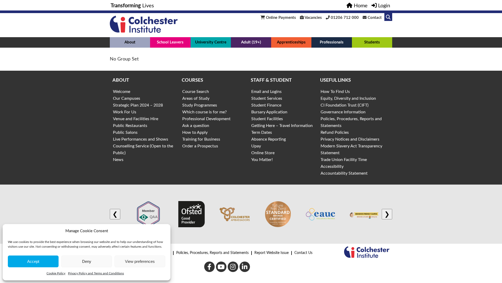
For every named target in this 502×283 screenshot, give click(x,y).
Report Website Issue (271, 253)
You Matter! (262, 160)
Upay (256, 146)
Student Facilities (267, 119)
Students (372, 42)
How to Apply (195, 132)
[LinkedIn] (244, 267)
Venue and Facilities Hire (135, 119)
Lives (132, 5)
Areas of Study (195, 98)
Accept (33, 261)
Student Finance (266, 105)
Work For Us (124, 112)
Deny (86, 261)
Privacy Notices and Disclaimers (350, 139)
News (118, 160)
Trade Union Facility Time (344, 160)
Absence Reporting (268, 139)
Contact (374, 18)
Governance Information (343, 112)
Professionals (332, 42)
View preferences (140, 261)
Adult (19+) (251, 42)
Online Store (263, 153)
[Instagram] (233, 267)
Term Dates (261, 132)
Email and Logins (266, 92)
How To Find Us (335, 92)
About (129, 42)
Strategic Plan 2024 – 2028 (138, 105)
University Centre (210, 42)
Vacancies (313, 18)
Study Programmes (199, 105)
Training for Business (201, 139)
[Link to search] (388, 17)
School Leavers (170, 42)
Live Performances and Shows (140, 139)
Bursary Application (269, 112)
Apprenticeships (291, 42)
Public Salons (125, 132)
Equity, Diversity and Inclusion (348, 98)
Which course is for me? (204, 112)
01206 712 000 (344, 18)
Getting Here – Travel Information (282, 126)
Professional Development (206, 119)
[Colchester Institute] (144, 31)
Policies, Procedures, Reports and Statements (212, 253)
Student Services (266, 98)
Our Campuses (126, 98)
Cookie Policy (56, 273)
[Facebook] (209, 267)
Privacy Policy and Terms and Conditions (96, 273)
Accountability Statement (344, 173)
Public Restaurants (130, 126)
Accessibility (332, 166)
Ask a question (195, 126)
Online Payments (280, 18)
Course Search (195, 92)
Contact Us (303, 253)
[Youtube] (221, 267)
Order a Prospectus (200, 146)
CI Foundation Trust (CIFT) (344, 105)
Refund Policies (335, 132)
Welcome (121, 92)
